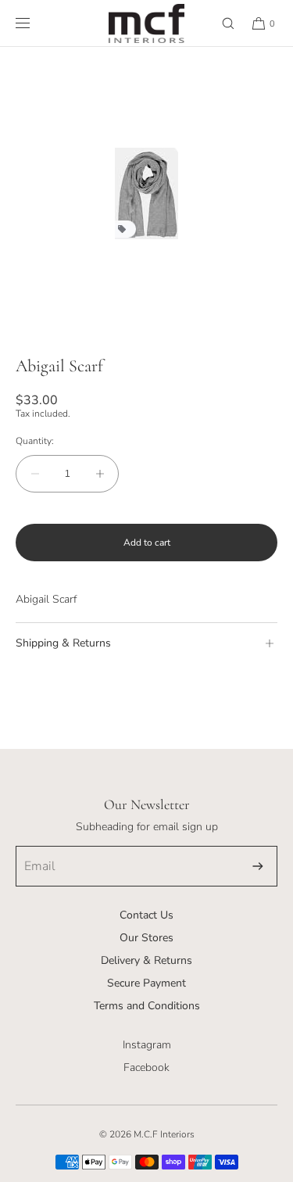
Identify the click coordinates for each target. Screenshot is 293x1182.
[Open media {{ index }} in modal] (146, 193)
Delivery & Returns (146, 960)
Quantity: (35, 440)
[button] (221, 23)
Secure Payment (146, 983)
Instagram (147, 1044)
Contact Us (146, 915)
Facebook (146, 1067)
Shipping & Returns (63, 643)
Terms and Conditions (147, 1005)
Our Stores (146, 937)
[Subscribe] (257, 866)
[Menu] (35, 23)
